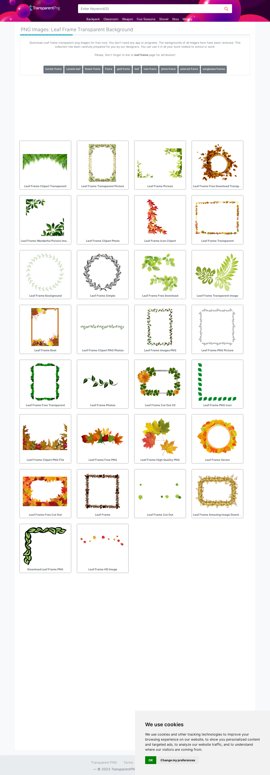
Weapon (127, 19)
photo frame (168, 68)
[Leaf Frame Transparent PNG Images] (217, 217)
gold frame (123, 68)
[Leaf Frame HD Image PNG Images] (102, 546)
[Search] (226, 8)
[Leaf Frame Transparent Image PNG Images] (217, 272)
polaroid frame (189, 68)
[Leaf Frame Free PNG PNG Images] (102, 436)
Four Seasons (146, 19)
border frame (53, 68)
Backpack (93, 19)
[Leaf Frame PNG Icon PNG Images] (217, 381)
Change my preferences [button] (178, 760)
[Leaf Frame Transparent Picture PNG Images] (102, 162)
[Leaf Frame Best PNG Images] (45, 327)
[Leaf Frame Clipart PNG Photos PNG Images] (102, 327)
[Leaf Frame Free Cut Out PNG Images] (45, 491)
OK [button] (150, 760)
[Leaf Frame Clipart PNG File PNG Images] (45, 436)
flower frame (92, 68)
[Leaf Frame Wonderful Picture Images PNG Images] (45, 217)
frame (108, 68)
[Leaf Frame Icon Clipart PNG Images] (159, 217)
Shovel (163, 19)
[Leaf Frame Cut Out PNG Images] (159, 491)
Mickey (187, 19)
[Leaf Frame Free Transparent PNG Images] (45, 381)
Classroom (111, 19)
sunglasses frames (214, 68)
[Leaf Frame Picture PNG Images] (159, 162)
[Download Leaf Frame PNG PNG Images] (45, 546)
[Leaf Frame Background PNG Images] (45, 272)
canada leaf (73, 68)
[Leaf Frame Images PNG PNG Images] (159, 327)
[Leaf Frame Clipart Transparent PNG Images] (45, 162)
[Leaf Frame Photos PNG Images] (102, 381)
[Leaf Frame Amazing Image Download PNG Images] (217, 491)
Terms (128, 762)
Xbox (175, 19)
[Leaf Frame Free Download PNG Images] (159, 272)
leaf (137, 68)
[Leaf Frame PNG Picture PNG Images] (217, 327)
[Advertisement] (135, 106)
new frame (150, 68)
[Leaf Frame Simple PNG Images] (102, 272)
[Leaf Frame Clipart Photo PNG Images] (102, 217)
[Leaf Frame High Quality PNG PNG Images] (159, 436)
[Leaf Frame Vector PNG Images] (217, 436)
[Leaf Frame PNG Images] (102, 491)
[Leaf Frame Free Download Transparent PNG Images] (217, 162)
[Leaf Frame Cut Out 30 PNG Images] (159, 381)
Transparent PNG (104, 762)
